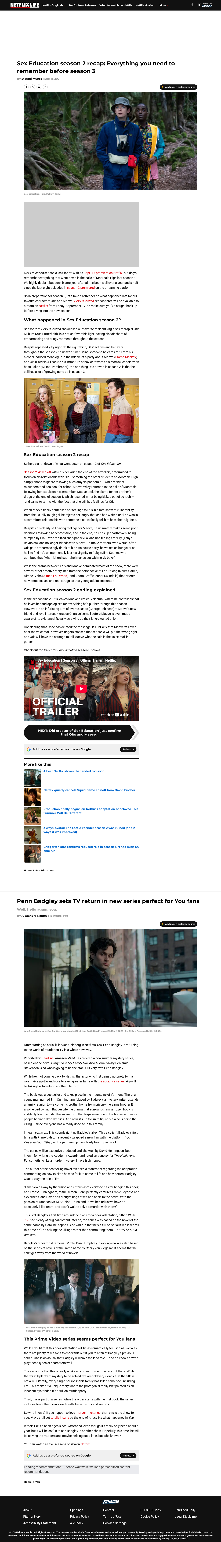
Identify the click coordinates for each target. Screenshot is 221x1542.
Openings (76, 1510)
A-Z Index (76, 1523)
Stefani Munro (31, 78)
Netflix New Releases (82, 5)
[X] (199, 5)
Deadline (47, 1058)
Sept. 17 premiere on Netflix (103, 273)
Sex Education (44, 870)
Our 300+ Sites (150, 1510)
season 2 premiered (81, 287)
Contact (108, 1510)
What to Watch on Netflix (115, 5)
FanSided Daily (185, 1510)
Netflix (43, 306)
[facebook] (192, 5)
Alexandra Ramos (34, 915)
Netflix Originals (52, 5)
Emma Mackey (125, 357)
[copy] (45, 86)
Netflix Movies (144, 5)
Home (28, 870)
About (27, 1510)
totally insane (60, 1417)
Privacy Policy (79, 1516)
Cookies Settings (114, 1523)
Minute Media (24, 1532)
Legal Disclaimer (186, 1516)
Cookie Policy (149, 1516)
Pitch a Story (32, 1516)
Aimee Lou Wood (55, 576)
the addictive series (111, 1081)
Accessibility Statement (39, 1523)
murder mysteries (88, 1412)
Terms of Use (112, 1516)
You (37, 1481)
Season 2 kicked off (37, 472)
